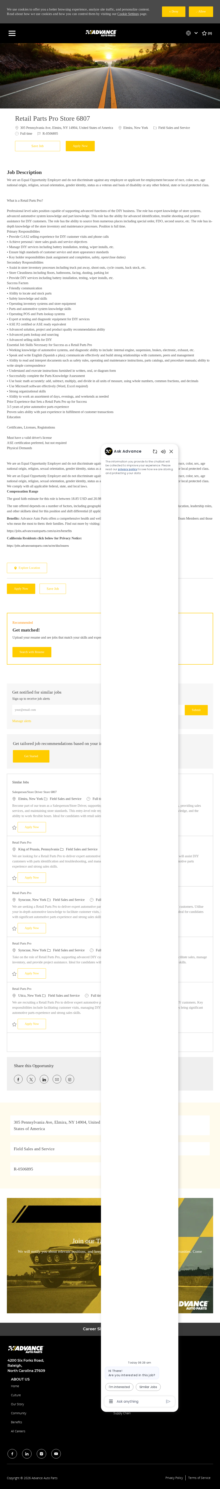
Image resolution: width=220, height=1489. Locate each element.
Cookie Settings (128, 14)
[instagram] (41, 1453)
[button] (80, 146)
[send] (168, 1401)
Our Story (17, 1404)
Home (15, 1386)
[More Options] (111, 1401)
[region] (139, 926)
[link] (21, 721)
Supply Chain (122, 1413)
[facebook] (12, 1453)
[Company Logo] (102, 33)
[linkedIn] (27, 1453)
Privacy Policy (174, 1478)
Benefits (16, 1422)
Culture (16, 1395)
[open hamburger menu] (12, 33)
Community (18, 1413)
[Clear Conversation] (155, 451)
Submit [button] (196, 710)
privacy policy (127, 469)
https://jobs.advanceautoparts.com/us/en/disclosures (38, 545)
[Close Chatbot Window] (171, 451)
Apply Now (35, 827)
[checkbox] (38, 146)
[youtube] (56, 1453)
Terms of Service (199, 1478)
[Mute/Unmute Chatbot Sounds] (163, 451)
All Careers (18, 1431)
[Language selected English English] (193, 33)
